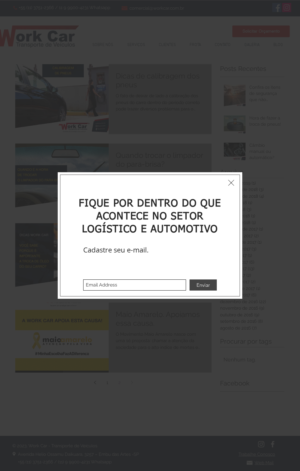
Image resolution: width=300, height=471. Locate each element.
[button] (231, 183)
